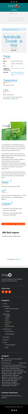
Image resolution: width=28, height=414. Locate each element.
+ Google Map (14, 98)
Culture (5, 342)
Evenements (6, 314)
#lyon (3, 372)
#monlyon (15, 380)
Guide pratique (9, 334)
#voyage (20, 372)
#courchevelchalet (7, 384)
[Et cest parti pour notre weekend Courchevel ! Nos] (14, 360)
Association (6, 306)
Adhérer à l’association (12, 308)
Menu (15, 10)
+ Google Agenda (19, 224)
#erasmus (9, 372)
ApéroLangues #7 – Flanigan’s (16, 20)
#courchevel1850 (18, 370)
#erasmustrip (6, 382)
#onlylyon (5, 373)
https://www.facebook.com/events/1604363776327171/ (17, 74)
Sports (17, 68)
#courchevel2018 (7, 375)
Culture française (10, 345)
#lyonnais (16, 384)
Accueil (5, 304)
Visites (7, 320)
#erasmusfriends (15, 368)
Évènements (6, 266)
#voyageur (14, 382)
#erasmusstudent (7, 370)
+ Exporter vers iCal (8, 224)
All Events (14, 13)
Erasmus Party (9, 326)
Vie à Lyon (21, 68)
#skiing (15, 372)
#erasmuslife (12, 373)
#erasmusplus (13, 377)
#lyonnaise (5, 377)
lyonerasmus (7, 363)
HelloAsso (18, 259)
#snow (20, 377)
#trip (7, 368)
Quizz (6, 347)
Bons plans (6, 337)
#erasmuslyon (6, 385)
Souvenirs (6, 340)
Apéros (13, 68)
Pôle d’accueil (9, 331)
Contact (7, 311)
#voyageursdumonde (14, 379)
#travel (19, 373)
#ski (25, 372)
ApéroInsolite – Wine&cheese (16, 18)
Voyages (7, 316)
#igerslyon (16, 375)
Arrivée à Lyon (7, 329)
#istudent (14, 385)
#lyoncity (4, 379)
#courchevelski (6, 380)
